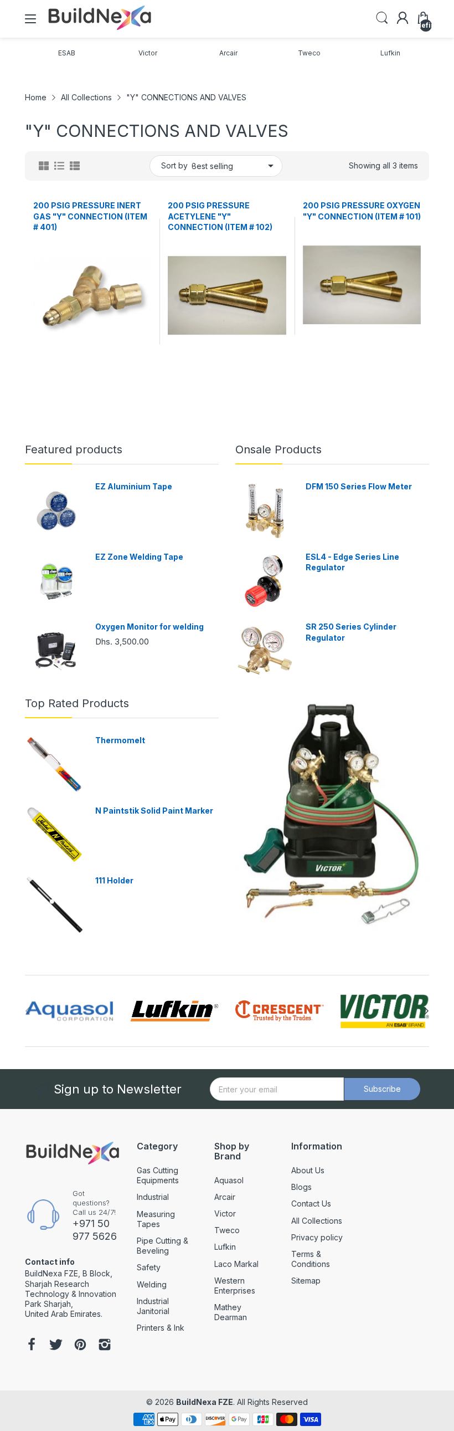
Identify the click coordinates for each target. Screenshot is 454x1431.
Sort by (174, 165)
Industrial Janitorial (153, 1306)
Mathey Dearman (230, 1312)
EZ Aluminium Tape (133, 486)
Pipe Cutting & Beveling (162, 1245)
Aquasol (229, 1180)
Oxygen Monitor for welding (149, 626)
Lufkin (225, 1246)
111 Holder (114, 880)
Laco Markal (236, 1264)
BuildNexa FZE (204, 1402)
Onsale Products (278, 449)
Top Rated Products (77, 703)
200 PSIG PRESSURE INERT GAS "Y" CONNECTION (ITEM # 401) (90, 216)
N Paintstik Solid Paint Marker (154, 810)
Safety (149, 1267)
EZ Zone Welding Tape (139, 556)
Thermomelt (120, 740)
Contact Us (311, 1203)
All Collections (316, 1220)
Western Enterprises (234, 1285)
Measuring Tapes (156, 1219)
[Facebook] (31, 1345)
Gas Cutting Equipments (158, 1175)
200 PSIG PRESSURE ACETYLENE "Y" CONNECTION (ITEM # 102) (220, 216)
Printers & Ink (160, 1327)
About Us (307, 1170)
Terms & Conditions (310, 1259)
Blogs (301, 1187)
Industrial (153, 1197)
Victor (225, 1213)
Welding (152, 1284)
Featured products (73, 449)
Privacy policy (317, 1237)
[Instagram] (104, 1345)
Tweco (227, 1230)
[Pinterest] (80, 1345)
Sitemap (306, 1280)
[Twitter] (56, 1345)
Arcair (224, 1197)
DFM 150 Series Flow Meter (359, 486)
